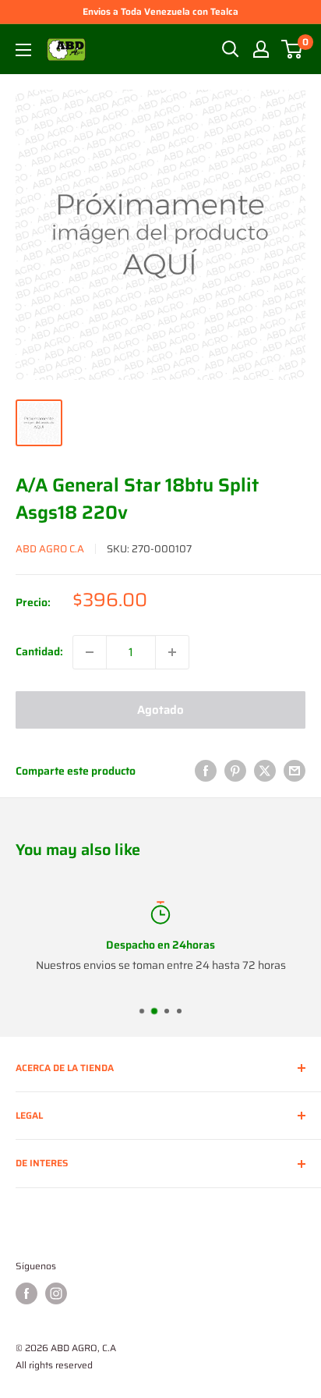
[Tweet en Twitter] (265, 771)
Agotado (160, 710)
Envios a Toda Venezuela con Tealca (160, 11)
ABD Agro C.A (50, 549)
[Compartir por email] (294, 771)
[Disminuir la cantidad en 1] (89, 652)
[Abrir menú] (23, 50)
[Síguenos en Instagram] (56, 1293)
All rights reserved (54, 1364)
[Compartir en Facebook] (206, 771)
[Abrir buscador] (230, 49)
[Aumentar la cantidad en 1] (172, 652)
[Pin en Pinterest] (235, 771)
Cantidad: (39, 651)
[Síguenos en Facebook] (26, 1293)
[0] (292, 49)
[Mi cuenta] (261, 49)
